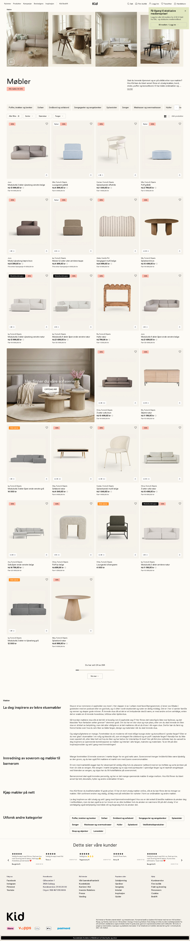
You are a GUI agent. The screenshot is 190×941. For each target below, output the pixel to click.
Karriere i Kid (85, 887)
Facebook (11, 880)
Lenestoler (98, 831)
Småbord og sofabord (59, 107)
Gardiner (119, 884)
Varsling (82, 896)
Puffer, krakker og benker (20, 107)
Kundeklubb (84, 884)
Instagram (11, 884)
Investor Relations (87, 890)
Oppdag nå (50, 389)
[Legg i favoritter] (46, 123)
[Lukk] (185, 10)
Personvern (156, 890)
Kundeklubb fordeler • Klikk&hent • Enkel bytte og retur (95, 938)
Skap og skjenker (80, 831)
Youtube (10, 890)
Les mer (130, 89)
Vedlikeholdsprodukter (153, 824)
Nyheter (7, 4)
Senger (125, 107)
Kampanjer (27, 4)
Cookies (154, 893)
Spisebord (132, 824)
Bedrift (154, 896)
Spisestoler (112, 107)
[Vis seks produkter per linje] (169, 116)
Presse (82, 893)
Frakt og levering (158, 887)
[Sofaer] (50, 392)
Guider (118, 896)
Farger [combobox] (57, 116)
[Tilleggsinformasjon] (23, 188)
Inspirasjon (49, 4)
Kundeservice (157, 880)
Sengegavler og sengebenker (87, 107)
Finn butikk (156, 884)
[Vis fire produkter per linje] (165, 116)
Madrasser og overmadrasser (147, 107)
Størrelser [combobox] (43, 116)
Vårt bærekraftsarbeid (89, 880)
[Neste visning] (176, 107)
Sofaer (40, 107)
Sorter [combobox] (27, 116)
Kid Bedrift (63, 4)
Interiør (118, 890)
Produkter (17, 4)
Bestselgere (38, 4)
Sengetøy (119, 887)
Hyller (169, 107)
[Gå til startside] (95, 3)
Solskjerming (121, 880)
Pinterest (11, 887)
